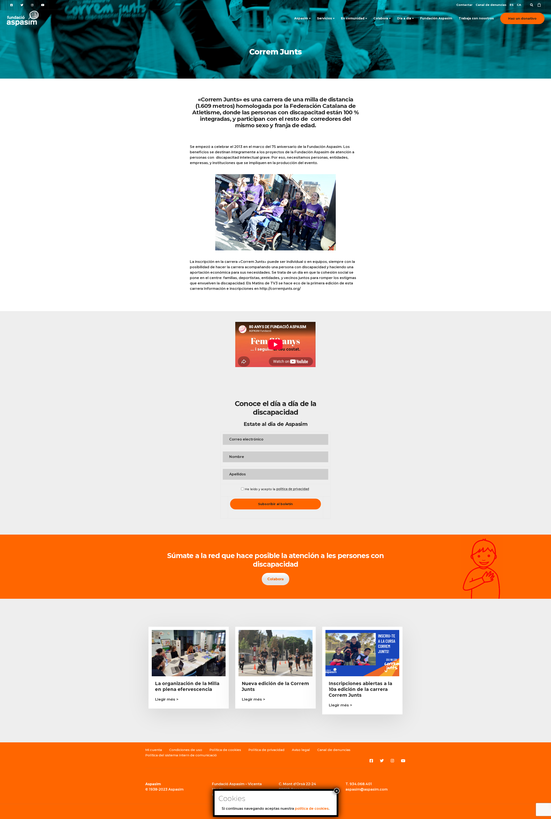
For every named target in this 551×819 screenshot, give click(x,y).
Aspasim (301, 18)
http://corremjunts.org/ (280, 289)
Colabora (380, 18)
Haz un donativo (522, 18)
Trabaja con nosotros (476, 18)
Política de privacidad (266, 750)
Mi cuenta (153, 750)
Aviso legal (301, 750)
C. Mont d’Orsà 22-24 (297, 784)
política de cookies (312, 809)
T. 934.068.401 (358, 784)
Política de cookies (225, 750)
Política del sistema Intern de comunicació (181, 755)
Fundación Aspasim (436, 18)
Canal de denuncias (491, 4)
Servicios (324, 18)
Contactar (464, 4)
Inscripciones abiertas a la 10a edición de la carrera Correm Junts (360, 689)
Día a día (404, 18)
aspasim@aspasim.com (366, 789)
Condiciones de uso (185, 750)
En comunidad (352, 18)
